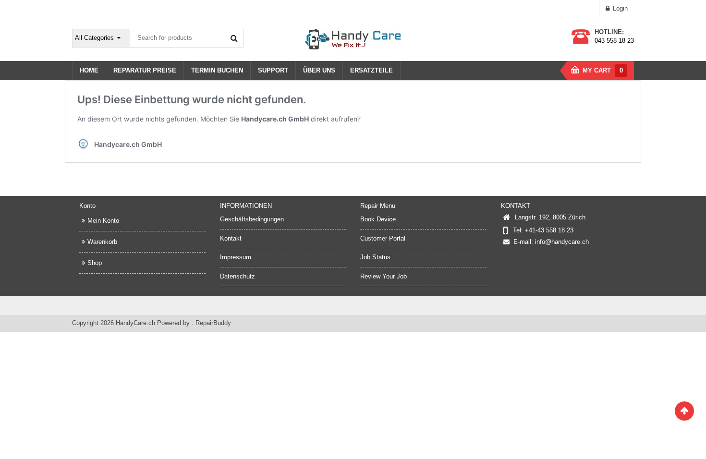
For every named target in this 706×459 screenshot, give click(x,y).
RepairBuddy (213, 322)
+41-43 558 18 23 (549, 230)
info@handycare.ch (562, 241)
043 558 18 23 (614, 40)
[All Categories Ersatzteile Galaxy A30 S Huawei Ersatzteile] (101, 38)
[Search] (234, 38)
